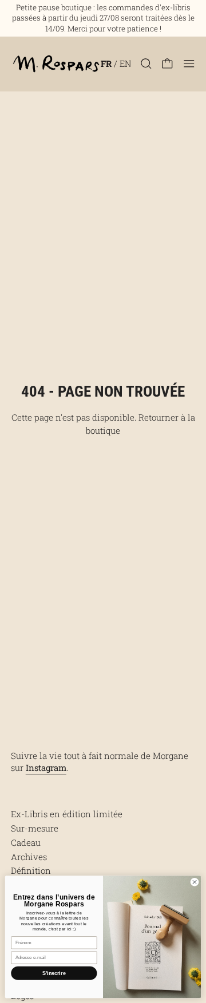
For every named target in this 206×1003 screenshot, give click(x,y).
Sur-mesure (34, 828)
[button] (146, 63)
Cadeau (26, 842)
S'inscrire (53, 973)
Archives (29, 856)
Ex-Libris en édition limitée (66, 814)
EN (125, 63)
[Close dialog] (194, 881)
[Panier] (167, 63)
